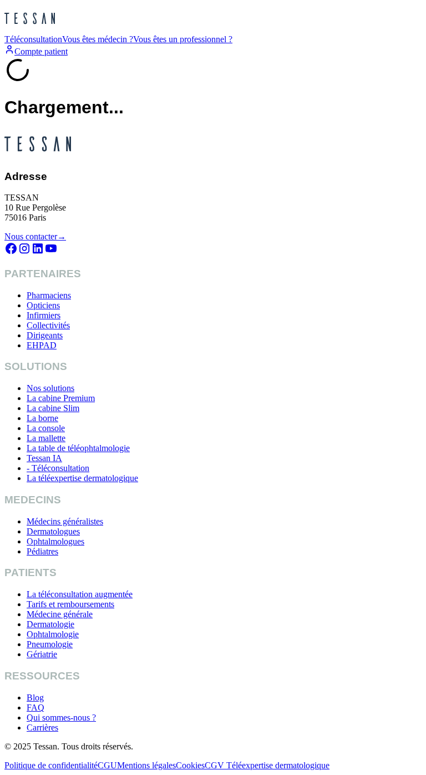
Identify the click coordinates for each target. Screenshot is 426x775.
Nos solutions (50, 388)
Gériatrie (42, 654)
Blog (35, 697)
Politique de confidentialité (51, 765)
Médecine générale (60, 614)
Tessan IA (44, 458)
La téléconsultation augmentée (80, 594)
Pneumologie (50, 644)
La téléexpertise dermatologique (82, 478)
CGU (107, 765)
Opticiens (43, 305)
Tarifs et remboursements (70, 604)
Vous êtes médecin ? (97, 39)
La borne (42, 418)
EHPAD (42, 345)
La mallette (46, 438)
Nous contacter (35, 236)
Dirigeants (45, 335)
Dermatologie (50, 624)
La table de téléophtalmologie (78, 448)
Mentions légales (146, 765)
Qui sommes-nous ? (61, 717)
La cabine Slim (53, 408)
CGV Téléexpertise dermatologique (267, 765)
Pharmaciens (49, 295)
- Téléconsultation (58, 468)
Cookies (190, 765)
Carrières (42, 727)
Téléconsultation (33, 39)
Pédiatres (42, 551)
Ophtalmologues (55, 541)
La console (46, 428)
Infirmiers (43, 315)
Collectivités (48, 325)
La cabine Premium (61, 398)
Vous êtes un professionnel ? (182, 39)
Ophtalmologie (53, 634)
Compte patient (41, 51)
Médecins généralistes (65, 521)
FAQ (35, 707)
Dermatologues (53, 531)
